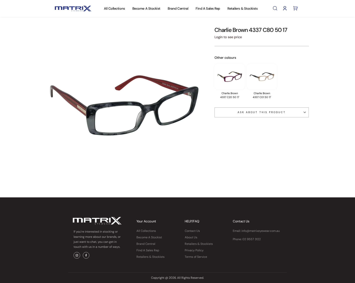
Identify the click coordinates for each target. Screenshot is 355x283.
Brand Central (178, 8)
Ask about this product (262, 112)
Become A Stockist (146, 8)
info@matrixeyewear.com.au (260, 231)
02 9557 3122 (251, 239)
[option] (230, 82)
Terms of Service (196, 257)
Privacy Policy (194, 250)
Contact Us (192, 231)
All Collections (114, 8)
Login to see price (228, 37)
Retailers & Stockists (242, 8)
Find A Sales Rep (208, 8)
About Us (191, 237)
